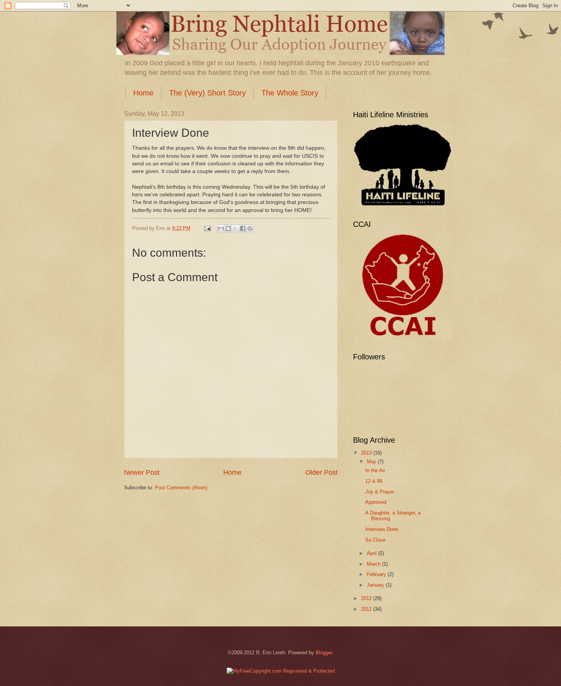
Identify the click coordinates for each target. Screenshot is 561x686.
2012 (367, 598)
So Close (375, 540)
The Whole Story (289, 93)
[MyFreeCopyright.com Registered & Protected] (281, 671)
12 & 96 (373, 481)
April (372, 553)
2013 (367, 453)
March (374, 564)
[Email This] (221, 228)
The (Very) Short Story (207, 93)
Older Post (321, 472)
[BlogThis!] (228, 228)
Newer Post (142, 472)
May (372, 461)
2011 (367, 609)
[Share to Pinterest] (250, 228)
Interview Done (381, 529)
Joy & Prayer (379, 492)
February (377, 574)
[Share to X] (235, 228)
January (376, 585)
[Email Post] (207, 228)
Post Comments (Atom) (181, 487)
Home (143, 93)
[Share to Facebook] (243, 228)
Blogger (324, 652)
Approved (375, 502)
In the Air (375, 470)
